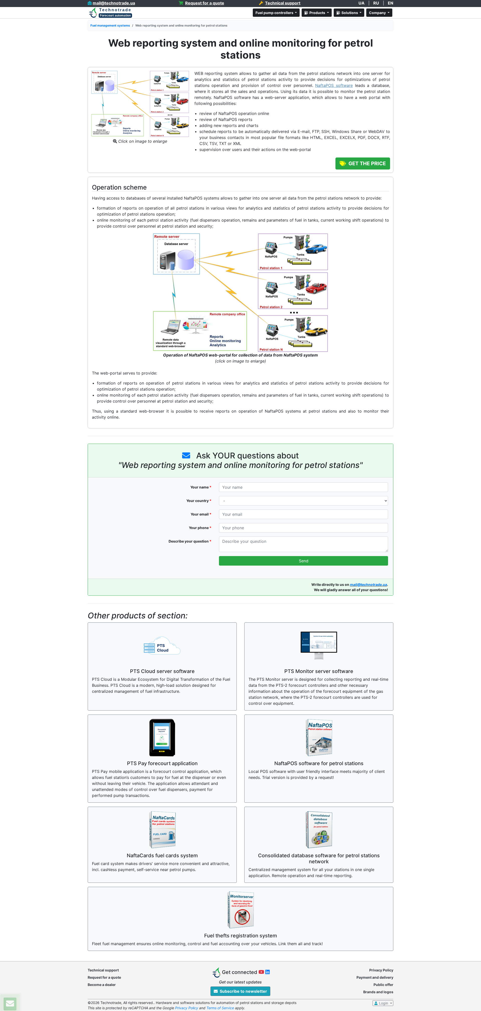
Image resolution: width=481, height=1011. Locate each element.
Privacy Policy (381, 970)
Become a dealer (102, 984)
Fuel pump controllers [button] (275, 13)
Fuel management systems (110, 25)
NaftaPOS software (334, 85)
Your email (201, 514)
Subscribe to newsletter (242, 991)
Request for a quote (104, 977)
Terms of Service (220, 1008)
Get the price (366, 163)
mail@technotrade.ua (368, 584)
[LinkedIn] (267, 972)
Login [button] (383, 1003)
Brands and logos (378, 992)
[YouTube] (262, 972)
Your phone (200, 528)
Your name (200, 487)
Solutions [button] (349, 13)
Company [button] (378, 13)
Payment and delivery (374, 977)
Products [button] (317, 13)
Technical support (103, 970)
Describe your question (190, 541)
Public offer (383, 984)
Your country (198, 500)
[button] (10, 1004)
